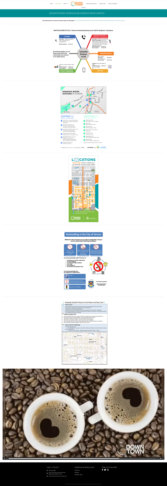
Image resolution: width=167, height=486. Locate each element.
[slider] (82, 458)
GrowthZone (99, 484)
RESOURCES (58, 3)
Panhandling (107, 20)
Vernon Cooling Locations (118, 20)
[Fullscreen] (162, 458)
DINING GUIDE (102, 3)
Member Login (78, 474)
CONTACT (83, 7)
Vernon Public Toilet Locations (95, 20)
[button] (83, 414)
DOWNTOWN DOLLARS (91, 3)
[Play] (4, 458)
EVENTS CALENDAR (112, 3)
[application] (83, 414)
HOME (51, 3)
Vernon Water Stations (80, 20)
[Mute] (160, 458)
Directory (77, 470)
